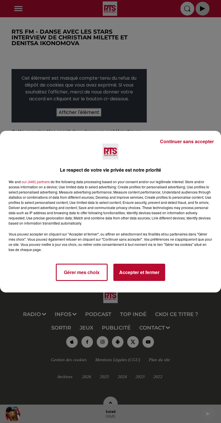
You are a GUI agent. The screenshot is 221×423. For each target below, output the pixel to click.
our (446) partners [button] (36, 181)
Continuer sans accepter (187, 141)
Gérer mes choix (82, 272)
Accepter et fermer (139, 272)
